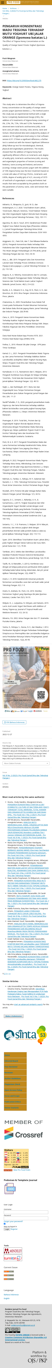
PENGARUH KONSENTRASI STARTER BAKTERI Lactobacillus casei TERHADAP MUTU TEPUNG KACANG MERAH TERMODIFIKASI (28, 944)
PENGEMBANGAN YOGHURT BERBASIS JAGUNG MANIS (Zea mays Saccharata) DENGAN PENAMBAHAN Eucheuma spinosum (28, 850)
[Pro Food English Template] (10, 1188)
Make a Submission (14, 1016)
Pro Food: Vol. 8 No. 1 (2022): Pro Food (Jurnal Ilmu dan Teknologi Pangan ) (27, 837)
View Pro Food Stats (21, 1170)
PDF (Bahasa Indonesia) (15, 722)
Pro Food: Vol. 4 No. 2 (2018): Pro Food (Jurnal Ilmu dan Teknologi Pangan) (26, 874)
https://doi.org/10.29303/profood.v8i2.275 (24, 80)
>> (10, 973)
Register (14, 1229)
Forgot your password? (13, 1221)
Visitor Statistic (12, 1107)
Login (7, 1229)
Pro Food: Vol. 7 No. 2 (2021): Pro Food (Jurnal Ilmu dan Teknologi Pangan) (27, 816)
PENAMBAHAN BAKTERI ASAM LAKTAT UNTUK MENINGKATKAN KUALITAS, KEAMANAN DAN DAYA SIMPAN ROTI (28, 868)
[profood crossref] (23, 1139)
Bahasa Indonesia (11, 1294)
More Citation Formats (12, 763)
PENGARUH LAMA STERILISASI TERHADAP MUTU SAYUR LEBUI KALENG (25, 912)
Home (5, 8)
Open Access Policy (13, 1090)
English (6, 1298)
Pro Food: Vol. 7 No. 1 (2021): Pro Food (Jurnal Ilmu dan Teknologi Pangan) (28, 903)
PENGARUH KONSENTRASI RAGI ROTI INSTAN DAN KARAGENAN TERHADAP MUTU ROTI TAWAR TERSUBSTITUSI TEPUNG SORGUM (28, 883)
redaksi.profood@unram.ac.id (23, 1325)
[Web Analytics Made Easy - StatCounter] (8, 1170)
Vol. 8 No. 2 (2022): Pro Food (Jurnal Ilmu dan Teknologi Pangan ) (23, 12)
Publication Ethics (13, 1102)
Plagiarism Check (12, 1084)
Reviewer (9, 1072)
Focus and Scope (12, 1096)
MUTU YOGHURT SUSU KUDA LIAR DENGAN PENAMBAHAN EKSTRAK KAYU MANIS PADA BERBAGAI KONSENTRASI (27, 898)
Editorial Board (11, 1061)
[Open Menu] (2, 2)
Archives (13, 8)
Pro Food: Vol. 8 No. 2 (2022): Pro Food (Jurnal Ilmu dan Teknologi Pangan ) (27, 916)
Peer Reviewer (11, 1067)
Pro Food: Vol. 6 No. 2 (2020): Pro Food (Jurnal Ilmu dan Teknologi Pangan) (28, 966)
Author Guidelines (13, 1078)
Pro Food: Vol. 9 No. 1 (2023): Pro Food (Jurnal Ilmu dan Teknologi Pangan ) (26, 889)
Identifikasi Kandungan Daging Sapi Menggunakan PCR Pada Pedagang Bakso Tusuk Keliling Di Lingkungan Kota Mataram (28, 993)
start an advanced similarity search (28, 1004)
